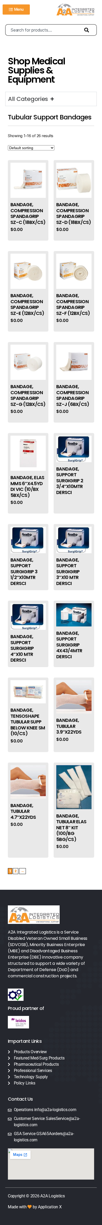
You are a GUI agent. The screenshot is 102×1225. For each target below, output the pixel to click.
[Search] (88, 30)
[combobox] (42, 30)
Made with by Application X (34, 1206)
